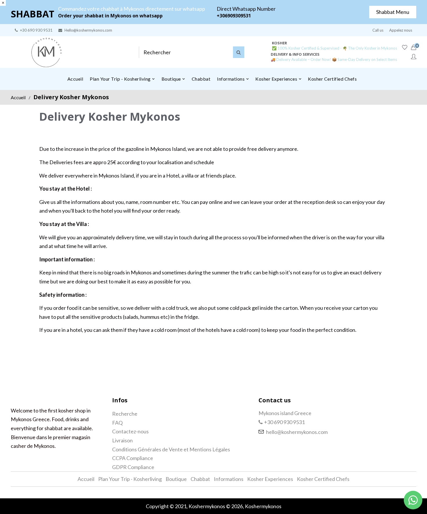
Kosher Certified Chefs (323, 479)
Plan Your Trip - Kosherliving (130, 479)
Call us (377, 30)
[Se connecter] (413, 56)
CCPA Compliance (132, 458)
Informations (228, 479)
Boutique (176, 479)
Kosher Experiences (270, 479)
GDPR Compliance (133, 467)
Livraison (122, 440)
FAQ (117, 422)
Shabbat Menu (392, 12)
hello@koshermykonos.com (297, 432)
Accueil (18, 97)
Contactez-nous (130, 431)
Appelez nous (400, 30)
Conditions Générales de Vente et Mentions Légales (171, 449)
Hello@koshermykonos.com (88, 30)
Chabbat (200, 479)
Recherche (124, 413)
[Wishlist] (404, 47)
